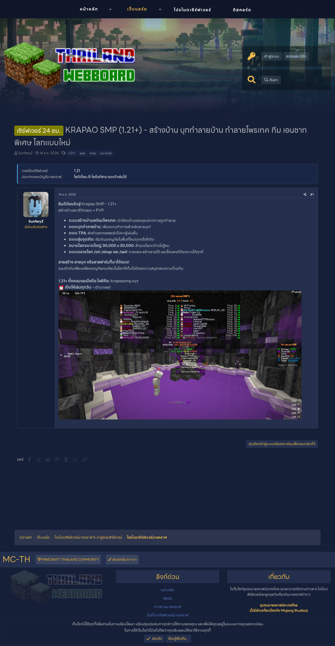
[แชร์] (305, 194)
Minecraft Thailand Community (70, 559)
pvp (82, 153)
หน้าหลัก (89, 9)
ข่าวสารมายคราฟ (167, 607)
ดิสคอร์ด (242, 10)
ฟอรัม (167, 598)
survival (105, 153)
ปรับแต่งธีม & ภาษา (124, 559)
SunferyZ (25, 153)
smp (93, 153)
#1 (312, 194)
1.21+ (71, 153)
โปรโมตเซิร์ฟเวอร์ (192, 10)
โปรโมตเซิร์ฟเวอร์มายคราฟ (167, 615)
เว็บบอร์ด (137, 9)
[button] (110, 9)
